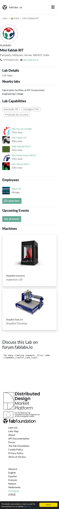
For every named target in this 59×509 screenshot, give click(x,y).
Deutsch (12, 469)
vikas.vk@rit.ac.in (31, 60)
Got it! (48, 505)
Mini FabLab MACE (20, 164)
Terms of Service (17, 457)
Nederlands (14, 487)
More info (27, 506)
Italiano (12, 484)
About (11, 435)
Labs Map (13, 431)
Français (12, 480)
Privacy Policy (15, 453)
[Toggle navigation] (53, 7)
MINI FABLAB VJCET (21, 147)
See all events (11, 219)
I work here (13, 201)
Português (13, 491)
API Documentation (18, 438)
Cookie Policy (15, 449)
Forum (11, 442)
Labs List (13, 428)
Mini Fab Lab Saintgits (22, 129)
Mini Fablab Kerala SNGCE (24, 155)
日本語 (12, 494)
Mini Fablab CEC (19, 138)
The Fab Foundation (18, 446)
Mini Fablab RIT (30, 18)
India (16, 18)
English (12, 473)
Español (12, 476)
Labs (4, 18)
